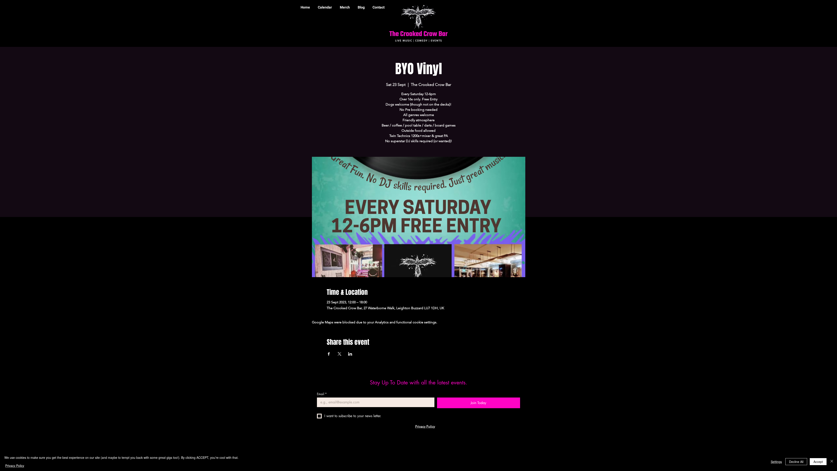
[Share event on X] (339, 354)
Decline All (796, 461)
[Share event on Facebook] (329, 354)
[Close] (831, 462)
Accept (818, 461)
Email (322, 394)
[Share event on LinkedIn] (350, 354)
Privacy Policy (14, 465)
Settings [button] (776, 461)
